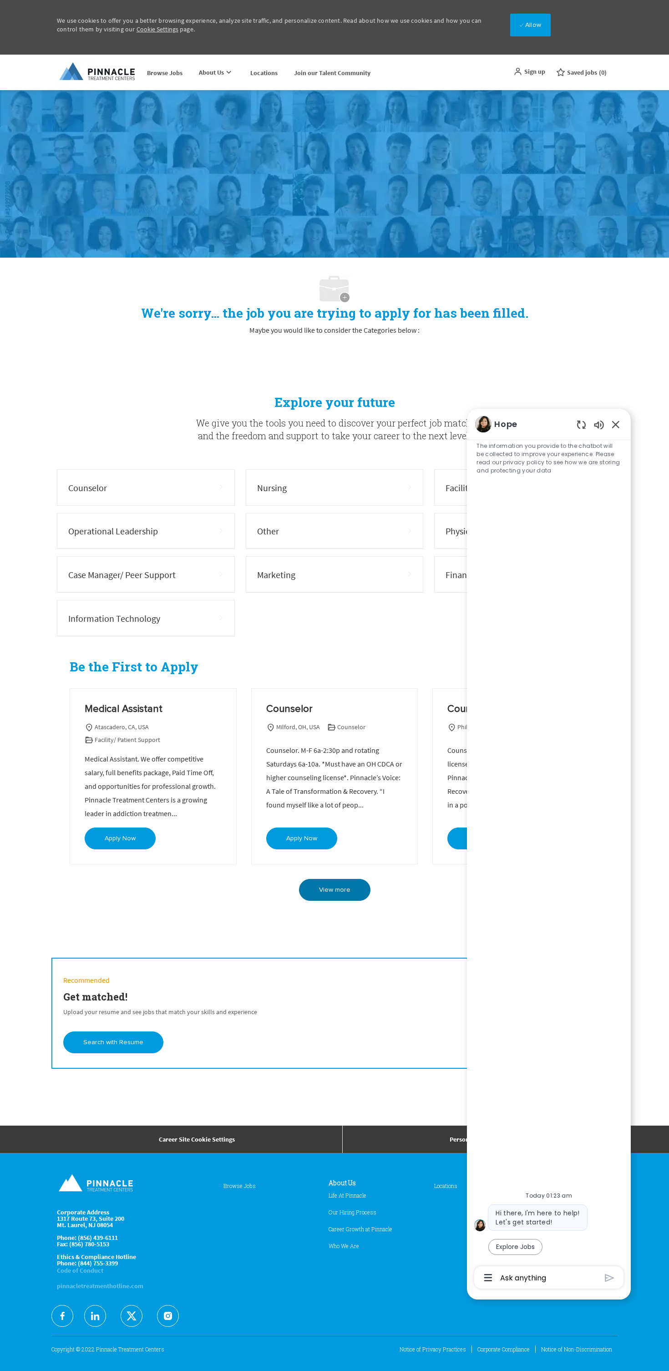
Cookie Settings (157, 29)
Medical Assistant (123, 709)
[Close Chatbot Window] (616, 424)
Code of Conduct (80, 1270)
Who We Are (344, 1245)
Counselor (289, 709)
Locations (264, 73)
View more (334, 890)
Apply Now (120, 838)
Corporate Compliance (503, 1349)
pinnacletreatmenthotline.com (100, 1286)
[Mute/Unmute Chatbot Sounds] (599, 424)
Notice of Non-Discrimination (576, 1349)
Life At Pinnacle (347, 1195)
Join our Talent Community (332, 73)
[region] (549, 850)
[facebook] (62, 1316)
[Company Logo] (98, 72)
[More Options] (488, 1277)
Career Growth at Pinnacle (360, 1229)
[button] (529, 71)
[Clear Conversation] (581, 424)
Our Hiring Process (352, 1212)
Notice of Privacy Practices (433, 1349)
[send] (609, 1278)
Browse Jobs (164, 73)
